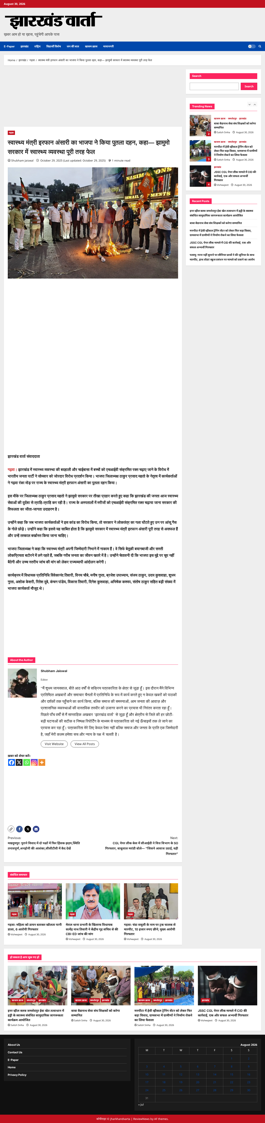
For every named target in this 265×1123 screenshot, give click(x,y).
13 (197, 1074)
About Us (14, 1044)
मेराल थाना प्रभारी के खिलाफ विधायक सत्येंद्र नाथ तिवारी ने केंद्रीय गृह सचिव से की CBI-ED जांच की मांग (92, 929)
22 (231, 1082)
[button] (260, 46)
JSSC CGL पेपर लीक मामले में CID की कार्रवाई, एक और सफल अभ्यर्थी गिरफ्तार (200, 151)
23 (248, 1082)
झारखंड (25, 46)
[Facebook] (11, 762)
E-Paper (9, 46)
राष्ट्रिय (37, 46)
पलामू (216, 167)
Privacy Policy (17, 1074)
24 (146, 1090)
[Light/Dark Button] (252, 46)
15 (231, 1074)
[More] (41, 762)
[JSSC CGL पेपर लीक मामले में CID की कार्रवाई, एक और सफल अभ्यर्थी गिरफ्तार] (227, 985)
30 (248, 1090)
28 (214, 1090)
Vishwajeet (16, 934)
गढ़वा (11, 132)
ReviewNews (141, 1119)
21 (214, 1082)
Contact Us (15, 1052)
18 (163, 1082)
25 (163, 1090)
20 (197, 1082)
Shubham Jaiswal (22, 160)
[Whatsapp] (26, 762)
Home (12, 1067)
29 (231, 1090)
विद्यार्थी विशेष (53, 46)
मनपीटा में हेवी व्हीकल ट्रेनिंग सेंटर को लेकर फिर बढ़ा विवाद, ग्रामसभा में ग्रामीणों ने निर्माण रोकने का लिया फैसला (200, 125)
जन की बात (73, 46)
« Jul (141, 1104)
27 (197, 1090)
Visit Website (54, 744)
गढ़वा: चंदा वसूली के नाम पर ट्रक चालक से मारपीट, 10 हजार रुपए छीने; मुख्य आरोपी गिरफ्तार (150, 929)
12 (180, 1074)
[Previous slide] (249, 104)
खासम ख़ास (91, 46)
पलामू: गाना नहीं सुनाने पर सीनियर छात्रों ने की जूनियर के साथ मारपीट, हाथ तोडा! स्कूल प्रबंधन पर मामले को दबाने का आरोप (200, 176)
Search (196, 75)
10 (146, 1074)
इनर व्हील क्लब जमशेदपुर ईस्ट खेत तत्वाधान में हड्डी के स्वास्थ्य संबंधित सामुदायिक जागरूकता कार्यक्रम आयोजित (36, 1015)
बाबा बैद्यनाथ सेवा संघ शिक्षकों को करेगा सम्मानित (216, 223)
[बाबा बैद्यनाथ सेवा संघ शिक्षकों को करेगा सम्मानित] (101, 985)
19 (180, 1082)
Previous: (44, 843)
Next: (141, 846)
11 (163, 1074)
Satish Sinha (223, 134)
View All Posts (85, 744)
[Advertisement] (93, 98)
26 (180, 1090)
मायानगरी (108, 46)
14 (214, 1074)
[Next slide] (254, 104)
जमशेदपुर (232, 116)
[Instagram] (34, 762)
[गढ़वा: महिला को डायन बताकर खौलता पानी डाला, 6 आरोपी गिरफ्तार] (35, 901)
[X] (19, 762)
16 (248, 1074)
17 (146, 1082)
